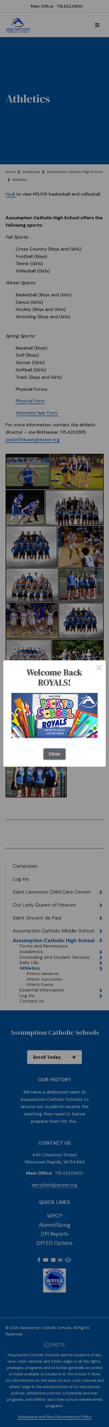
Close (54, 753)
